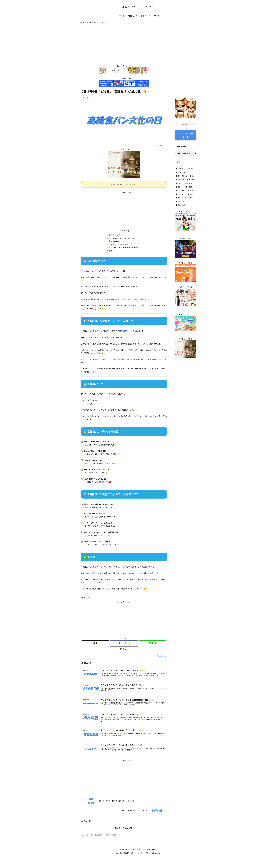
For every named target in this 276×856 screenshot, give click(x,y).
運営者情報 (123, 849)
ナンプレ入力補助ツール (185, 135)
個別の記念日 (87, 597)
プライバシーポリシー (137, 849)
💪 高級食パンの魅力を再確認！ (120, 244)
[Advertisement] (124, 46)
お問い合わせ (151, 849)
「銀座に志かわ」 (124, 331)
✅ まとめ (112, 250)
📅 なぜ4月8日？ (114, 241)
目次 (121, 230)
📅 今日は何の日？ (115, 235)
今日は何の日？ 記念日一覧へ (124, 184)
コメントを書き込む (124, 828)
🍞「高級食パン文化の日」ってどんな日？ (123, 238)
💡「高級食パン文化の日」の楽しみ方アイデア (125, 247)
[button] (124, 648)
